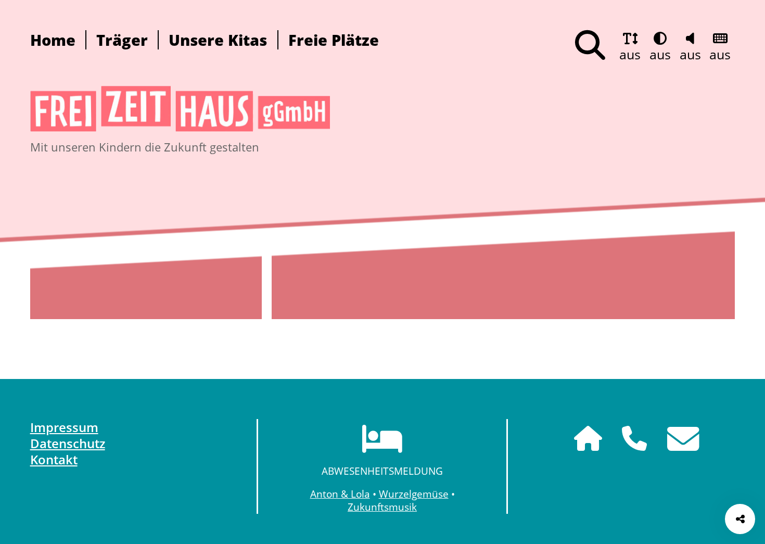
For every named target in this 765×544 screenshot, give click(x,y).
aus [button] (630, 54)
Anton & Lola (340, 494)
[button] (590, 45)
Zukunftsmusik (382, 507)
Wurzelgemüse (414, 494)
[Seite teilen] (740, 519)
